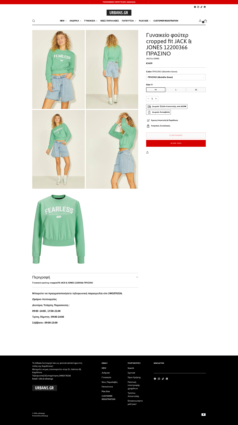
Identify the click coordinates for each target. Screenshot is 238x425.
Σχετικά (131, 373)
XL (196, 89)
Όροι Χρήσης (134, 377)
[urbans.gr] (119, 13)
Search (131, 368)
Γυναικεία (106, 377)
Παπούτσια (107, 386)
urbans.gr (41, 413)
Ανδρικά (106, 373)
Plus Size (106, 391)
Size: (149, 84)
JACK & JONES (152, 58)
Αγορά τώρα (176, 143)
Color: (161, 71)
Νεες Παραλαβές (110, 382)
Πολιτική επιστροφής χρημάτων (134, 385)
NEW (104, 368)
